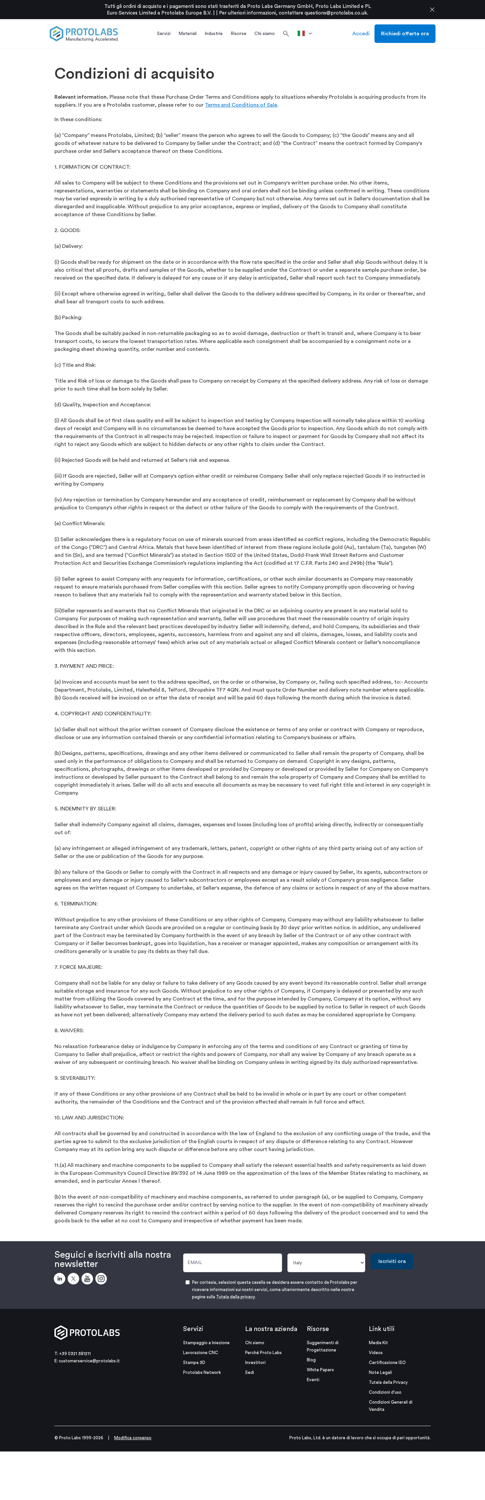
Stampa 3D (194, 1362)
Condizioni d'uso (385, 1392)
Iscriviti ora (392, 1261)
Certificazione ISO (387, 1362)
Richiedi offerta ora (405, 33)
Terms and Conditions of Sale (241, 105)
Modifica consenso (132, 1438)
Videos (376, 1352)
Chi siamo (254, 1343)
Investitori (255, 1362)
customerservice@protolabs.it (89, 1361)
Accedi (361, 33)
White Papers (320, 1370)
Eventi (313, 1380)
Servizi (193, 1329)
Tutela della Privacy (388, 1382)
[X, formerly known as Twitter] (74, 1279)
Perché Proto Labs (263, 1352)
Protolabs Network (202, 1372)
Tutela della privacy (235, 1297)
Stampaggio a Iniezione (206, 1343)
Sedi (249, 1372)
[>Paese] (307, 33)
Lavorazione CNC (200, 1352)
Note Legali (380, 1372)
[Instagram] (102, 1279)
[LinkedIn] (60, 1279)
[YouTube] (88, 1279)
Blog (311, 1360)
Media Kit (378, 1343)
